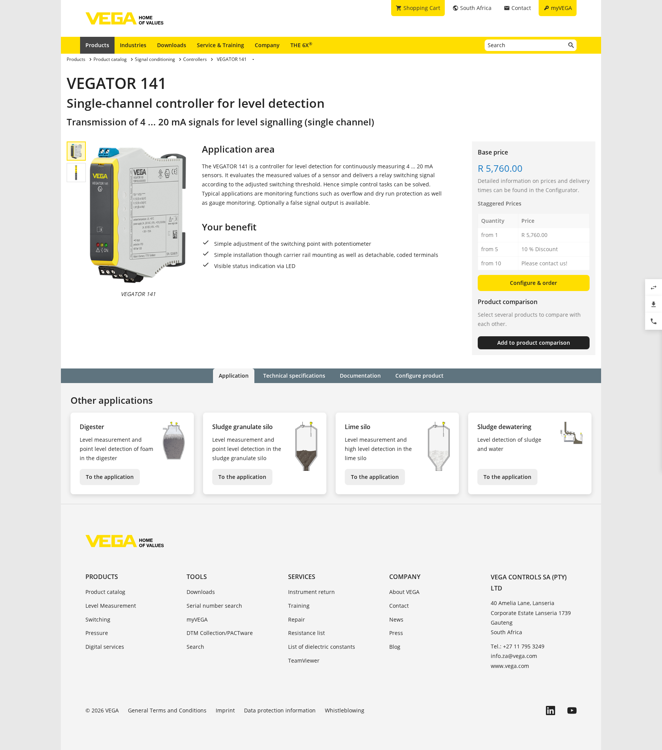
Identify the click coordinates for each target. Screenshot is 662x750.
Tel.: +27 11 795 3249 (517, 646)
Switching (97, 619)
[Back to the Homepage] (124, 541)
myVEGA (197, 619)
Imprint (225, 710)
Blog (394, 646)
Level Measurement (110, 605)
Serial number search (214, 605)
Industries (133, 45)
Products (97, 45)
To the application (110, 476)
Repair (296, 619)
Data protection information (280, 710)
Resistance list (306, 633)
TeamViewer (304, 660)
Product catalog (105, 591)
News (396, 619)
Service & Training (220, 45)
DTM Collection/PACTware (220, 633)
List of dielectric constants (321, 646)
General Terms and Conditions (167, 710)
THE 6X (301, 45)
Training (299, 605)
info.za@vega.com (514, 656)
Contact (399, 605)
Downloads (171, 45)
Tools (197, 576)
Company (267, 45)
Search (195, 646)
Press (396, 633)
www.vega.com (510, 665)
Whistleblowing (344, 710)
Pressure (96, 633)
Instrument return (311, 591)
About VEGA (404, 591)
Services (301, 576)
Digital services (104, 646)
